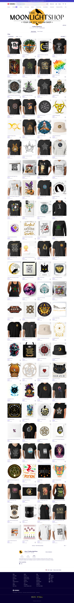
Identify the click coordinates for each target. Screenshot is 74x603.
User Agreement (15, 592)
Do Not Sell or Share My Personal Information (29, 592)
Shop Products (33, 31)
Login (14, 583)
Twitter (51, 578)
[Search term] (47, 4)
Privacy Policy (20, 592)
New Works (14, 578)
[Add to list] (20, 39)
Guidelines (38, 580)
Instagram (52, 575)
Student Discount (15, 581)
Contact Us (38, 584)
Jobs (24, 583)
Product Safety (38, 581)
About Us (25, 575)
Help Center (38, 578)
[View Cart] (65, 4)
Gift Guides (14, 575)
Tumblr (51, 580)
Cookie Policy (38, 592)
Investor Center (26, 577)
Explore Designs (40, 31)
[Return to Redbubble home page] (11, 4)
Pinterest (51, 581)
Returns (37, 577)
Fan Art (14, 577)
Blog (13, 580)
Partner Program (26, 578)
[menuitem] (9, 7)
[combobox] (32, 4)
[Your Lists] (63, 4)
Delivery (37, 575)
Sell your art (26, 581)
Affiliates (25, 580)
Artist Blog (25, 584)
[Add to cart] (35, 56)
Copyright (38, 583)
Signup (14, 584)
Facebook (52, 577)
